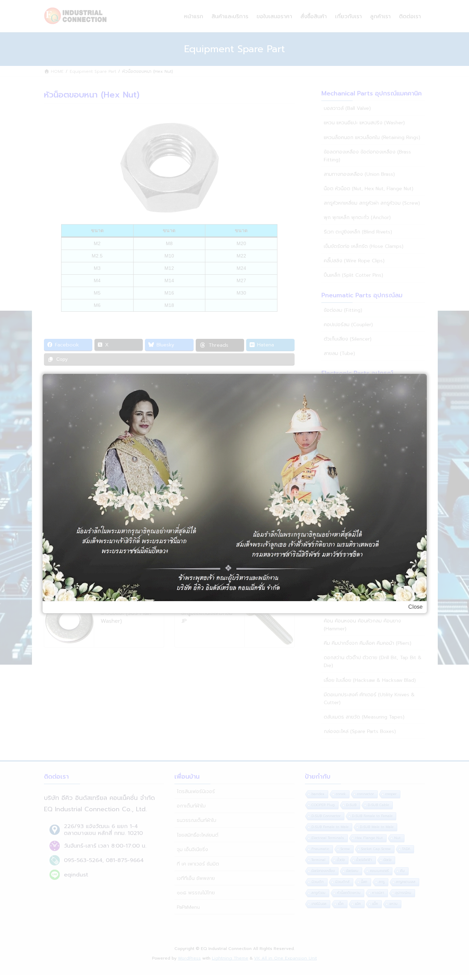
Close (415, 607)
